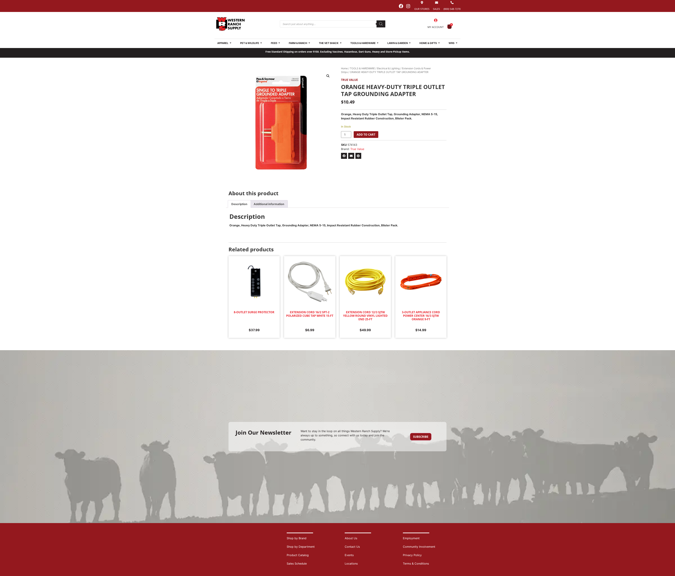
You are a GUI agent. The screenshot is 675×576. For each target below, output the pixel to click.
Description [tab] (239, 204)
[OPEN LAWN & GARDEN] (410, 43)
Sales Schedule (297, 563)
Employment (411, 538)
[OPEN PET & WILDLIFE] (261, 43)
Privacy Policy (412, 555)
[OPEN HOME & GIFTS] (439, 43)
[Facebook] (401, 6)
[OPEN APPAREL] (230, 43)
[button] (328, 76)
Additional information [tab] (269, 204)
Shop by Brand (296, 538)
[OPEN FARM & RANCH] (309, 43)
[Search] (381, 23)
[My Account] (435, 20)
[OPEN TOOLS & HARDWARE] (378, 43)
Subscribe (420, 437)
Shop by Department (301, 546)
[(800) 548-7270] (452, 2)
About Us (351, 538)
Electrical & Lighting (388, 68)
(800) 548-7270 (452, 9)
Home (344, 68)
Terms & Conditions (416, 563)
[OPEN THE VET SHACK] (340, 43)
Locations (351, 563)
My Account (436, 27)
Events (349, 555)
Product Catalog (298, 555)
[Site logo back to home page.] (230, 24)
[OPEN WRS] (456, 43)
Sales (436, 9)
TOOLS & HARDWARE (362, 68)
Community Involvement (419, 546)
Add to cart (366, 134)
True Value (349, 80)
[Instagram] (408, 6)
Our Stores (421, 9)
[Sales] (436, 2)
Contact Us (352, 546)
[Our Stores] (421, 2)
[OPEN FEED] (279, 43)
